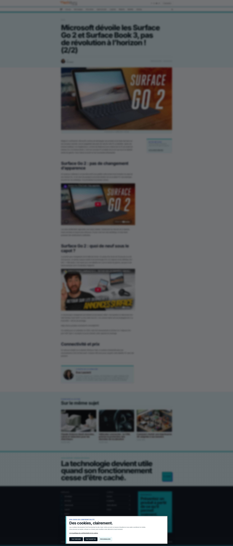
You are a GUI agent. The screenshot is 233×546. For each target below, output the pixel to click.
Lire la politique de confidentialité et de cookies (83, 533)
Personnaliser (105, 539)
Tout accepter (91, 539)
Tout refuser (76, 539)
